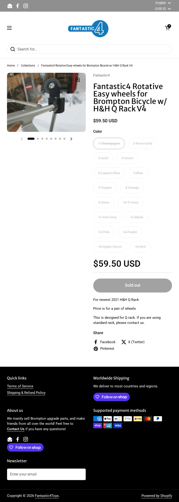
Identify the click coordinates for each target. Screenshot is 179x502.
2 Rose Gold (142, 143)
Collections (28, 65)
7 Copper (105, 188)
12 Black (136, 217)
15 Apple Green (110, 247)
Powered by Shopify (156, 496)
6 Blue (138, 173)
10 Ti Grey (130, 202)
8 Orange (132, 188)
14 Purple (130, 232)
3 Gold (103, 158)
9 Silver (104, 202)
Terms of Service (20, 386)
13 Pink (104, 232)
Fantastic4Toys (47, 496)
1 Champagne (109, 143)
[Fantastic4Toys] (88, 28)
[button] (167, 28)
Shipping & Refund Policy (26, 393)
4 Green (127, 158)
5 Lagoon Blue (109, 173)
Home (11, 65)
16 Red (140, 247)
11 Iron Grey (107, 217)
